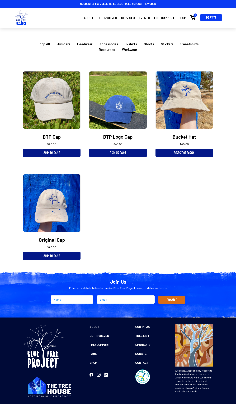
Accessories (108, 44)
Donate (211, 17)
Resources (107, 49)
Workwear (129, 49)
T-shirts (131, 44)
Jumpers (63, 44)
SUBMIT (172, 300)
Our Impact (143, 327)
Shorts (149, 44)
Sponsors (142, 345)
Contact (142, 362)
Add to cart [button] (52, 153)
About (88, 18)
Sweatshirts (189, 44)
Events (144, 18)
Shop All (43, 44)
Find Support (164, 18)
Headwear (84, 44)
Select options (184, 153)
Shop (182, 18)
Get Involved (107, 18)
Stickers (167, 44)
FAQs (93, 353)
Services (128, 18)
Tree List (142, 336)
